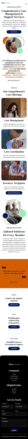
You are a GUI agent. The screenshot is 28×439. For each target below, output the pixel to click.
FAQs (14, 393)
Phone (16, 411)
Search (14, 391)
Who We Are (14, 376)
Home (14, 374)
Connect (14, 380)
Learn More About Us (14, 80)
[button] (26, 3)
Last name (17, 403)
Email (3, 411)
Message (4, 418)
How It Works (14, 378)
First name (4, 403)
